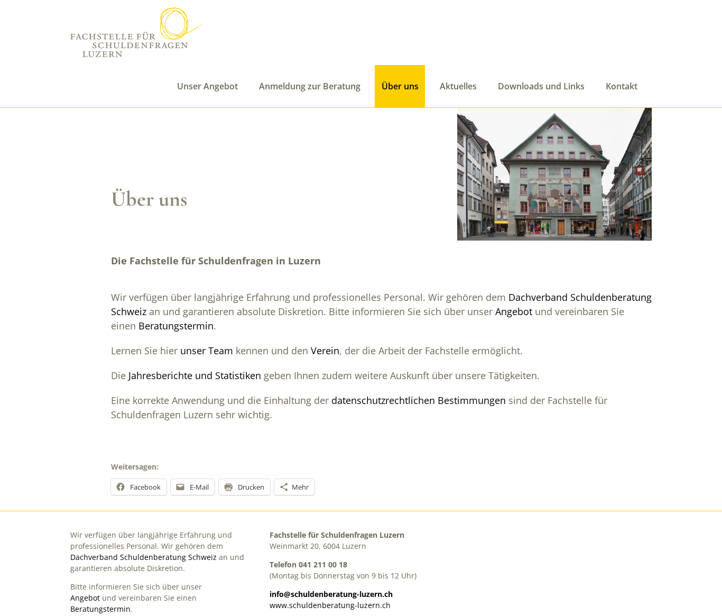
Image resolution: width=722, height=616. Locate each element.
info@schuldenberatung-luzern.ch (331, 594)
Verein (325, 350)
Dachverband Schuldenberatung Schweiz (143, 557)
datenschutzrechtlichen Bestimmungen (418, 400)
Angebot (513, 311)
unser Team (206, 350)
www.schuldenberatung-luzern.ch (330, 605)
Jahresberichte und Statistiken (194, 375)
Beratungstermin (176, 325)
